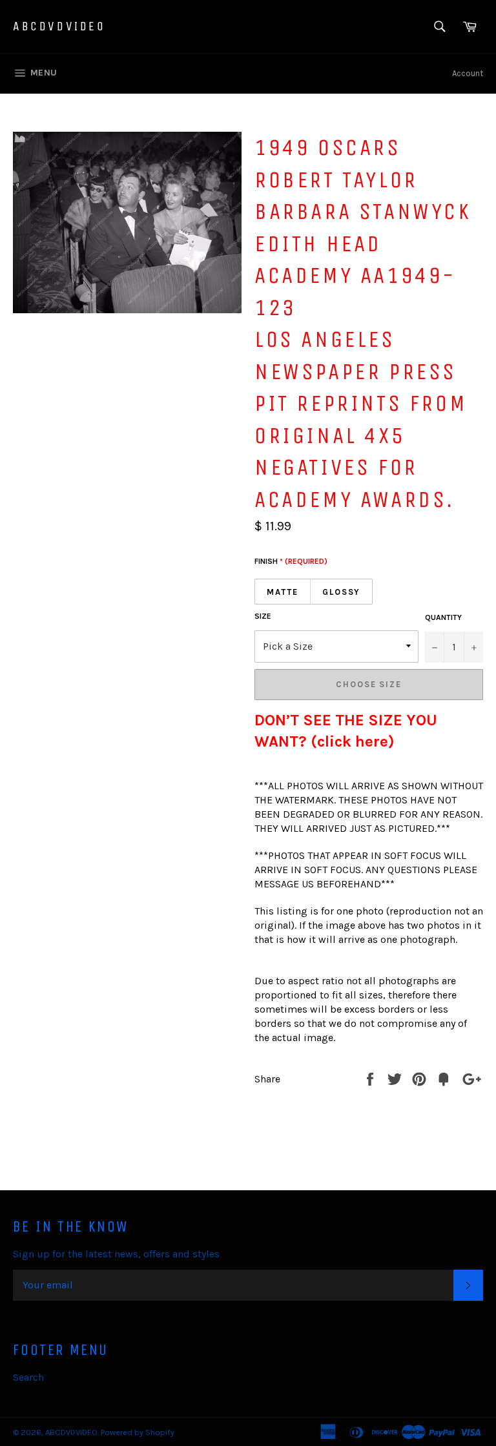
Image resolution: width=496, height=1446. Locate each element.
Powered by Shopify (137, 1432)
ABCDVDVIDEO (59, 26)
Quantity (443, 617)
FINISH (290, 561)
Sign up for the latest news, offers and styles (116, 1254)
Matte (282, 592)
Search (28, 1377)
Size (262, 616)
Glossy (341, 592)
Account (467, 73)
